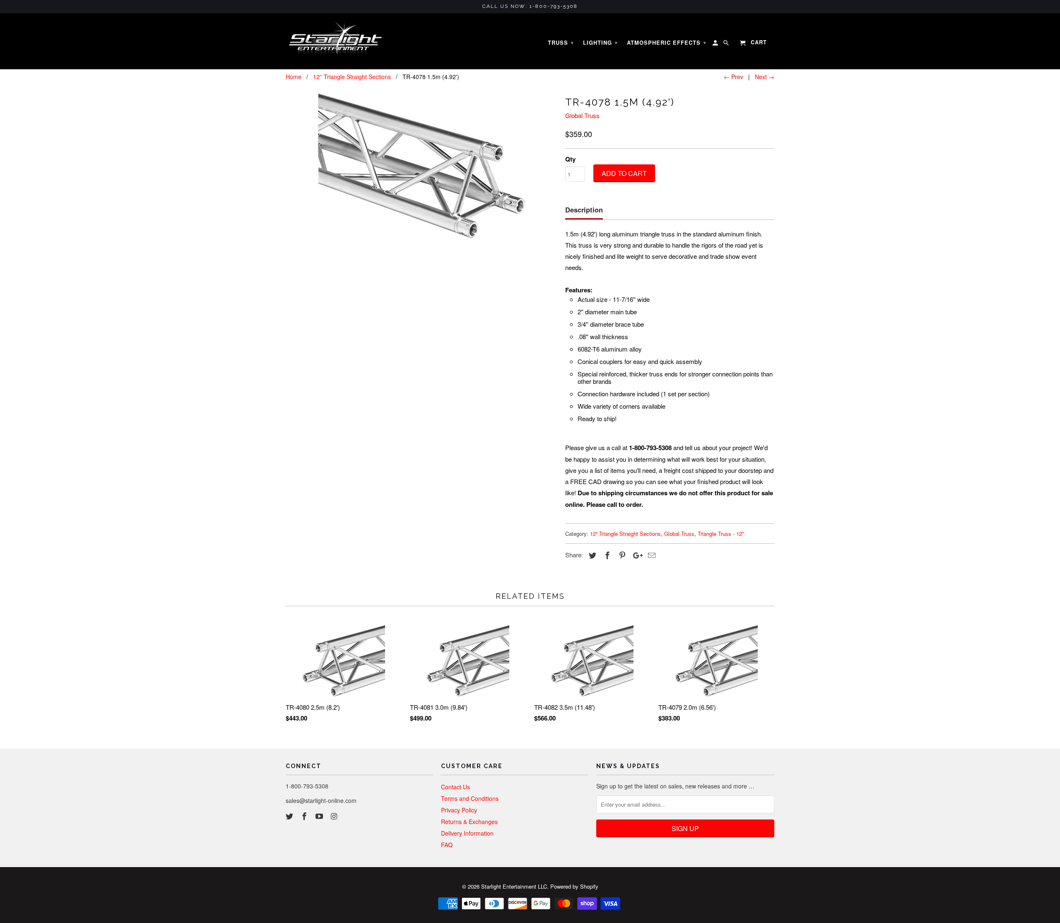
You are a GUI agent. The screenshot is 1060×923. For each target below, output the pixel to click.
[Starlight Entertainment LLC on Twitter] (290, 815)
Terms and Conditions (470, 798)
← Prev (733, 76)
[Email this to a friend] (650, 554)
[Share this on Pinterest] (621, 554)
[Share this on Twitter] (591, 554)
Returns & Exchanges (469, 821)
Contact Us (455, 787)
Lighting (600, 42)
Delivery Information (467, 833)
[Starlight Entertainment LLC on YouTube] (320, 815)
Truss (561, 42)
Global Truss (582, 115)
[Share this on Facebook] (606, 554)
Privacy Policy (459, 810)
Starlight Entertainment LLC (514, 886)
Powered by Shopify (574, 886)
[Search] (726, 44)
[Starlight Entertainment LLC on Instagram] (334, 815)
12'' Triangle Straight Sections (625, 533)
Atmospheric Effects (666, 42)
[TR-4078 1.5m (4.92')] (421, 165)
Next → (764, 76)
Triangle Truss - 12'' (721, 533)
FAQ (447, 845)
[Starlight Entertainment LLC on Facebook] (305, 815)
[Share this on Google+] (635, 554)
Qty (570, 159)
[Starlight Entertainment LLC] (335, 41)
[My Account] (716, 44)
